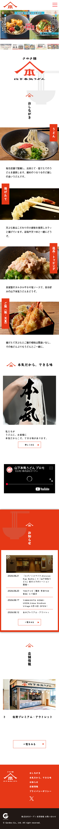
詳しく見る (41, 725)
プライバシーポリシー (40, 791)
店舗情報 (34, 786)
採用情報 (40, 816)
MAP (18, 725)
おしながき (35, 773)
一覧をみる (29, 622)
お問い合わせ (50, 816)
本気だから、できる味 (40, 777)
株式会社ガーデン (28, 816)
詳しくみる (29, 444)
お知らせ (34, 782)
